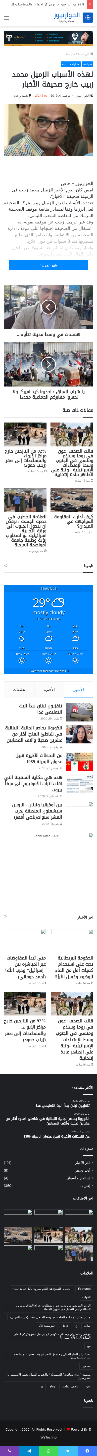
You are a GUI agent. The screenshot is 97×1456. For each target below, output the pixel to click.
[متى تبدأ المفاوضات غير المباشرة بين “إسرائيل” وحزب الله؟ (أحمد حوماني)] (25, 941)
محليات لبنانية (70, 64)
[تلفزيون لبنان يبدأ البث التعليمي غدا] (79, 712)
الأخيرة (49, 689)
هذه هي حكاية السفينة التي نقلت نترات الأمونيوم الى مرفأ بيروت (33, 783)
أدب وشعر (82, 1170)
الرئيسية (84, 54)
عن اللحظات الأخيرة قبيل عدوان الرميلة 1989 (38, 758)
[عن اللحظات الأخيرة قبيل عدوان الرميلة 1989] (79, 762)
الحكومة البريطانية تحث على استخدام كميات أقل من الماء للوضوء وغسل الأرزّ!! (73, 967)
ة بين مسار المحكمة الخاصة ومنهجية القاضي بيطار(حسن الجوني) (50, 1317)
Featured (84, 1288)
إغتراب (85, 1186)
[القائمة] (6, 19)
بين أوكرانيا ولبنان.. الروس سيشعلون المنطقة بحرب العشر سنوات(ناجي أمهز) (37, 811)
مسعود (86, 1366)
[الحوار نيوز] (73, 17)
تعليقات (19, 689)
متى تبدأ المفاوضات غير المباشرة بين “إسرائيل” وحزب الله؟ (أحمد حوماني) (25, 967)
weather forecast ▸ (49, 671)
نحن (88, 1386)
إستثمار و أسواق (78, 1178)
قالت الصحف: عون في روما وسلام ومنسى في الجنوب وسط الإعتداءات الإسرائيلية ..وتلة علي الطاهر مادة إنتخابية (72, 463)
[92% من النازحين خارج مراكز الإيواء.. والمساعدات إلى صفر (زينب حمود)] (25, 434)
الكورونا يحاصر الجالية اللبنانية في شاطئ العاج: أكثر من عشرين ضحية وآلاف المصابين (33, 734)
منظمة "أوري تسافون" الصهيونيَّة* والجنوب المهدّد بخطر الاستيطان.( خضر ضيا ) (48, 1376)
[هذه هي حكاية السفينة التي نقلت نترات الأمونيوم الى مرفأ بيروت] (79, 783)
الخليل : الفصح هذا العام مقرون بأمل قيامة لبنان (41, 1288)
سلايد (87, 1325)
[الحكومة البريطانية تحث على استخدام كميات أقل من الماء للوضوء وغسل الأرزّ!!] (72, 941)
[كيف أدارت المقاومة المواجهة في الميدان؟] (71, 500)
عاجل (65, 1325)
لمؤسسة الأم (47, 1325)
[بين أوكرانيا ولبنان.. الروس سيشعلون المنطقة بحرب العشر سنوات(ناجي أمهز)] (79, 811)
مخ (89, 1346)
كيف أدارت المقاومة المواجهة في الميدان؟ (73, 521)
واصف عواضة (70, 1386)
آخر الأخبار (82, 1163)
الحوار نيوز (83, 95)
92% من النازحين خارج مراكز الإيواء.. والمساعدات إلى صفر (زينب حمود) (26, 458)
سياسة (70, 54)
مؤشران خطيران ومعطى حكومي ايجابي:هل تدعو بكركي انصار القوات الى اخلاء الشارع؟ (52, 1335)
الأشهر (79, 689)
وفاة (52, 1386)
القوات (86, 1297)
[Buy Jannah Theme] (48, 38)
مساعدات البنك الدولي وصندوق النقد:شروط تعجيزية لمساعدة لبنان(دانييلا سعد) (52, 1356)
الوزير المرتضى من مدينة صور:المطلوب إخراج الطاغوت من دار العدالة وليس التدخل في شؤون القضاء (52, 1307)
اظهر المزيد (49, 265)
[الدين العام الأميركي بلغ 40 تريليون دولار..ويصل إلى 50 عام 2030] (18, 1253)
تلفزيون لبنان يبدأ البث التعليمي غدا (40, 709)
